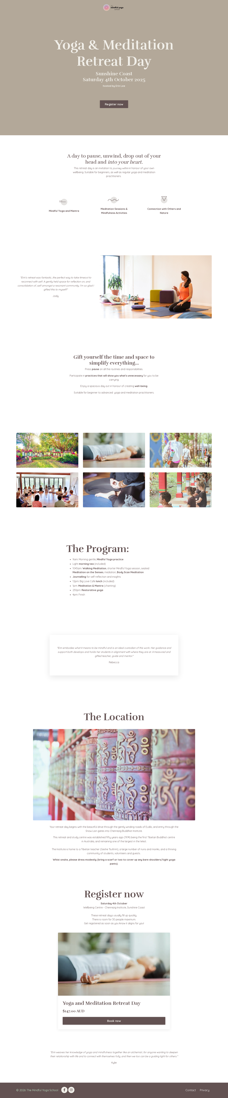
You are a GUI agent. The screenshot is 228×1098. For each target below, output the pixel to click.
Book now (114, 1021)
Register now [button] (114, 104)
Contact (191, 1090)
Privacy (204, 1090)
